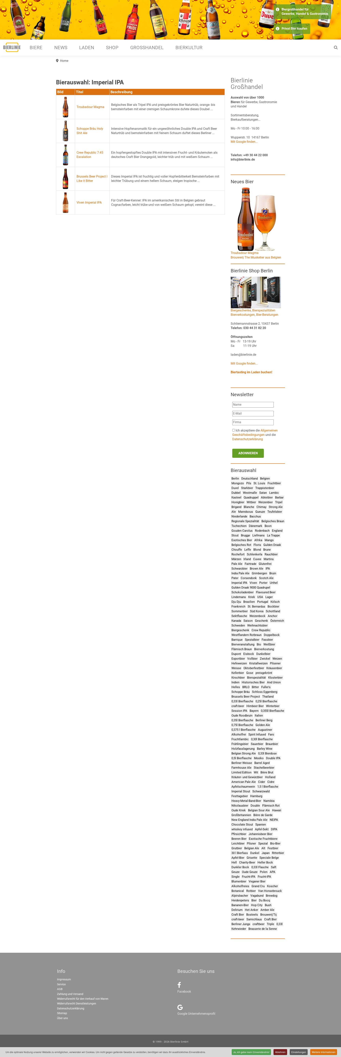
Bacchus (255, 516)
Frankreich (238, 606)
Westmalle (250, 493)
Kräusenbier (274, 668)
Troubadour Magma (90, 107)
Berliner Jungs (240, 924)
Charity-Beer (247, 862)
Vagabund (256, 895)
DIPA (274, 829)
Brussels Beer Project (245, 696)
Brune (267, 549)
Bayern (254, 711)
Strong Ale (276, 507)
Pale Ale (236, 564)
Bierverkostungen (243, 315)
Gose (249, 673)
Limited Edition (241, 772)
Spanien (260, 824)
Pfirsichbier (238, 834)
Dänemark (255, 526)
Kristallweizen (258, 663)
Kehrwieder (238, 929)
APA (272, 872)
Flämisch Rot (271, 805)
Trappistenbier (264, 488)
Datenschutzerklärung (247, 439)
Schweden (238, 625)
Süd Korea (256, 611)
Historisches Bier (253, 682)
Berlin (235, 478)
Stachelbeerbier (264, 767)
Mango (269, 540)
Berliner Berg (264, 720)
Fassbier (267, 639)
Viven (253, 583)
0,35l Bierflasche (242, 720)
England (277, 530)
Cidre (270, 782)
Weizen (277, 658)
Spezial (263, 843)
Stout (235, 535)
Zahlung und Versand (70, 994)
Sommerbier (239, 611)
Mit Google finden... (244, 142)
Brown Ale (256, 568)
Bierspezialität (256, 677)
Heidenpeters (240, 900)
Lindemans (238, 597)
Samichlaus (254, 919)
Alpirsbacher (239, 895)
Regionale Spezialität (245, 521)
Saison (248, 621)
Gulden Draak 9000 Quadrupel (250, 587)
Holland (270, 777)
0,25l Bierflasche (266, 701)
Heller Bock (265, 862)
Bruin (272, 573)
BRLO (245, 687)
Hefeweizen (239, 663)
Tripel (278, 502)
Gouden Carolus (242, 530)
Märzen (236, 559)
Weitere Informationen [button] (323, 1052)
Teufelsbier (274, 511)
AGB (60, 989)
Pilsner (251, 843)
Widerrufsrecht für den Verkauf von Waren (82, 998)
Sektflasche (239, 616)
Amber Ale (267, 910)
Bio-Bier (275, 843)
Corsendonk (249, 578)
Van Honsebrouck (270, 891)
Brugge (245, 535)
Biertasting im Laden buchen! (251, 372)
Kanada (236, 621)
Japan (266, 853)
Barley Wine (264, 748)
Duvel (235, 488)
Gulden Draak (272, 545)
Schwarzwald (261, 791)
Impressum (64, 979)
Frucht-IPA (248, 876)
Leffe (247, 549)
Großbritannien (241, 815)
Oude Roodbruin (241, 715)
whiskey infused (242, 829)
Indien (235, 682)
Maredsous (245, 511)
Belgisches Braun (272, 521)
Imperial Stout (240, 791)
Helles (235, 687)
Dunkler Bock (240, 867)
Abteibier (267, 497)
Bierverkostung (264, 649)
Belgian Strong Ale (243, 753)
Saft (273, 867)
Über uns (62, 1018)
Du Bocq (264, 900)
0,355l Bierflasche (272, 711)
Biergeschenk (240, 630)
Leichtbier (238, 843)
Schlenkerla (254, 554)
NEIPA (274, 820)
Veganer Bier (257, 881)
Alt (263, 848)
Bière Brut (266, 772)
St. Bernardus (256, 606)
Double (255, 805)
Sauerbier (257, 744)
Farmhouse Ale (241, 767)
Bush (268, 905)
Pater (234, 578)
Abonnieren (248, 453)
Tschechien (238, 526)
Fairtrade (250, 564)
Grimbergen (259, 573)
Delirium (237, 910)
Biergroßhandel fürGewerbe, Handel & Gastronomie (305, 12)
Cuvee (257, 559)
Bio (259, 644)
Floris (257, 545)
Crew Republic (261, 630)
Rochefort (238, 554)
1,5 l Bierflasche (267, 786)
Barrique (237, 639)
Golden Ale (263, 725)
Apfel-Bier (237, 858)
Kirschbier (238, 677)
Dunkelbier (263, 654)
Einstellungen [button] (298, 1052)
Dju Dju (236, 602)
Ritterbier (278, 853)
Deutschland (249, 478)
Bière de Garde (263, 815)
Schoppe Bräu (240, 692)
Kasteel (236, 497)
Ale (233, 511)
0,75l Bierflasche (242, 725)
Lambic (274, 493)
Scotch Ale (266, 578)
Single (235, 876)
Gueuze (260, 511)
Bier (254, 900)
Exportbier (238, 658)
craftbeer (258, 924)
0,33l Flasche (260, 867)
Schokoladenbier (242, 592)
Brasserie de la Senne (262, 929)
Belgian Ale (251, 848)
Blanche (249, 507)
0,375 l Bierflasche (243, 730)
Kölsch (275, 602)
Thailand (268, 696)
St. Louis (259, 483)
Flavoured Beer (265, 592)
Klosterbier (275, 677)
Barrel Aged (262, 763)
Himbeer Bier (255, 706)
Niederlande (239, 516)
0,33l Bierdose (267, 753)
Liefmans (258, 535)
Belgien (265, 478)
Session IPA (239, 711)
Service (61, 984)
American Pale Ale (243, 782)
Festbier (273, 848)
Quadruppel (251, 497)
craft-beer (237, 706)
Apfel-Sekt (262, 829)
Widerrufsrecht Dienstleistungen (76, 1003)
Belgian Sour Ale (259, 810)
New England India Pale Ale (249, 820)
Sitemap (62, 1013)
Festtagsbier (239, 796)
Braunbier (272, 744)
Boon (268, 526)
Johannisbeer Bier (260, 834)
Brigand (236, 507)
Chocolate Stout (242, 824)
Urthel (274, 583)
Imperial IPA (239, 583)
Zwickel (265, 658)
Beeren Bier (238, 839)
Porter (263, 583)
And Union (274, 682)
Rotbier (251, 891)
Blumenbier (238, 881)
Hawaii (276, 810)
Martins (269, 559)
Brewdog (271, 895)
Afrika (258, 540)
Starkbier (247, 488)
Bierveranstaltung (242, 644)
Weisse (236, 668)
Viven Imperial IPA (89, 202)
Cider (261, 782)
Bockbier (273, 606)
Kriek (251, 597)
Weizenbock (257, 616)
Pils (248, 483)
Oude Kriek (238, 810)
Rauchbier (271, 554)
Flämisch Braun (241, 649)
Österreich (277, 621)
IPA (268, 568)
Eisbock (248, 654)
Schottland (273, 611)
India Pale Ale (240, 573)
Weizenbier (265, 502)
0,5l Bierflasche (241, 758)
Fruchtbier (274, 483)
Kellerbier (237, 673)
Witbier (251, 502)
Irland (247, 559)
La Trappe (273, 535)
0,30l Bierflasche (262, 739)
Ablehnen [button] (280, 1052)
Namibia (268, 801)
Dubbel (236, 493)
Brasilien (249, 602)
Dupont (236, 654)
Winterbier (272, 706)
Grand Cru (258, 886)
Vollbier (252, 658)
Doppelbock (272, 635)
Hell (234, 862)
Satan (263, 493)
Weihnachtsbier (257, 625)
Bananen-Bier (240, 905)
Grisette (252, 858)
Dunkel (254, 853)
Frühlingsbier (239, 744)
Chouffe (236, 549)
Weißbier (269, 644)
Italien (259, 715)
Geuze (235, 872)
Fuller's (266, 687)
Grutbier (236, 848)
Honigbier (237, 502)
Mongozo (237, 483)
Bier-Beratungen (267, 315)
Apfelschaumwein (243, 786)
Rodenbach (262, 530)
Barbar (279, 497)
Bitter (255, 687)
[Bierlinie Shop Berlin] (256, 292)
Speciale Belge (269, 858)
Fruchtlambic (240, 739)
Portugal (262, 602)
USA (260, 597)
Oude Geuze (250, 872)
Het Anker (251, 910)
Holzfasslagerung (243, 748)
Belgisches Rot (241, 545)
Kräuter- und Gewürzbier (247, 777)
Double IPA (273, 758)
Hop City (256, 905)
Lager (269, 597)
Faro (271, 734)
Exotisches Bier (241, 540)
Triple (270, 924)
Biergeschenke (241, 310)
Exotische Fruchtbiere (263, 839)
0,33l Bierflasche (242, 701)
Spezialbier (252, 639)
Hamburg (256, 796)
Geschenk (261, 621)
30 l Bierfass (239, 853)
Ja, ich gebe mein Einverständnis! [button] (251, 1052)
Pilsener (275, 663)
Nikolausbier (239, 805)
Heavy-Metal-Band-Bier (246, 801)
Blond (257, 549)
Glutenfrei (265, 564)
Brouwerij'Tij (268, 914)
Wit (256, 772)
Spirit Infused (257, 734)
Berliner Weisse (241, 763)
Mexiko (259, 758)
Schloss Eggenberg (264, 692)
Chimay (261, 507)
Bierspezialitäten (263, 310)
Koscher (272, 886)
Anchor (272, 616)
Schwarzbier (239, 568)
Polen (263, 872)
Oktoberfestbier (254, 668)
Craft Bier (237, 914)
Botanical (237, 891)
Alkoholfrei (238, 734)
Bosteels (252, 914)
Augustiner (265, 730)
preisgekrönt (264, 673)
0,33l (279, 924)
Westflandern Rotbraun (246, 635)
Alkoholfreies (240, 886)
